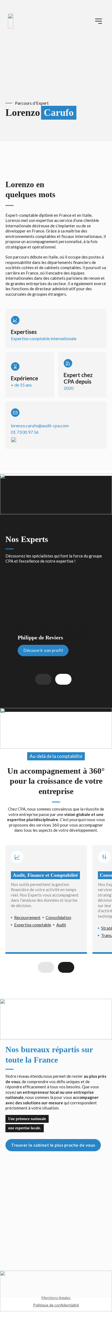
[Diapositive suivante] (63, 679)
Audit (61, 924)
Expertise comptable (32, 924)
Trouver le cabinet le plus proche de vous (53, 1145)
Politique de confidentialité (56, 1305)
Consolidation (58, 917)
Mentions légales (56, 1297)
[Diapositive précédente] (43, 679)
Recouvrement (27, 917)
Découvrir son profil (43, 650)
